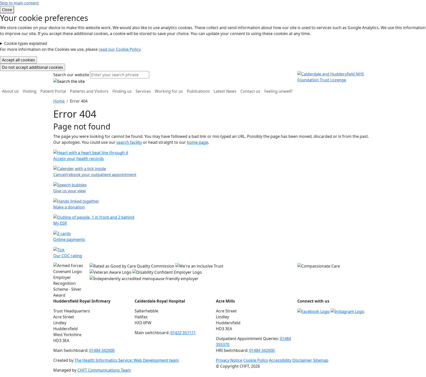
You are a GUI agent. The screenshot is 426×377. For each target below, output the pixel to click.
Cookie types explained (25, 43)
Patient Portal (53, 91)
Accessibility (280, 360)
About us (10, 91)
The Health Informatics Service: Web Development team (126, 360)
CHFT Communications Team (104, 370)
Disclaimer (302, 360)
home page (197, 142)
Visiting (29, 91)
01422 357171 (183, 332)
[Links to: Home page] (335, 76)
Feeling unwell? (278, 91)
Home (59, 101)
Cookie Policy (255, 360)
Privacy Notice (229, 360)
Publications (198, 91)
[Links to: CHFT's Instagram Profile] (347, 311)
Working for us (169, 91)
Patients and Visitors (89, 91)
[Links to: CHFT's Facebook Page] (313, 311)
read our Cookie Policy (119, 49)
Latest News (225, 91)
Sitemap (320, 360)
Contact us (250, 91)
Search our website (71, 74)
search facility (129, 142)
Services (143, 91)
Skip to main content (19, 3)
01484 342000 (102, 350)
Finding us (122, 91)
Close (7, 9)
